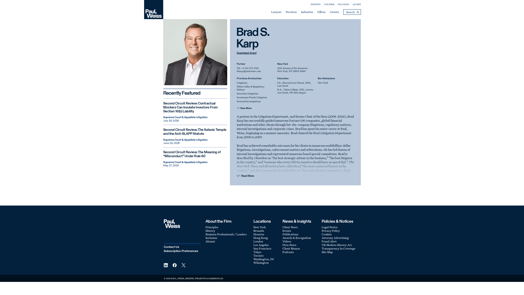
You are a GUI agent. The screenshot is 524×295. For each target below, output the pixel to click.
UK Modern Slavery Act (337, 245)
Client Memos (291, 248)
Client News (290, 227)
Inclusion (343, 4)
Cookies (327, 234)
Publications (290, 234)
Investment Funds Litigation (252, 97)
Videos (286, 241)
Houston (258, 234)
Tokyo (257, 252)
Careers (334, 12)
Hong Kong (260, 238)
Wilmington (261, 263)
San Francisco (262, 248)
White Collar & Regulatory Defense (250, 88)
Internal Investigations (249, 101)
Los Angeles (261, 245)
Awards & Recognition (296, 238)
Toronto (258, 255)
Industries (307, 12)
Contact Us (171, 247)
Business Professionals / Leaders (226, 234)
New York (282, 64)
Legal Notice (330, 227)
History (210, 231)
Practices (291, 12)
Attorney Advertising (335, 238)
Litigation (242, 82)
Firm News (289, 245)
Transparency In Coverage (338, 248)
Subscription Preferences (181, 251)
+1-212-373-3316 (250, 68)
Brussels (258, 231)
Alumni (357, 4)
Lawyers (276, 12)
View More (246, 108)
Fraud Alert (329, 241)
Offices (321, 12)
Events (286, 231)
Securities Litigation (247, 93)
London (258, 241)
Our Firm (329, 4)
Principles (212, 227)
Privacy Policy (331, 231)
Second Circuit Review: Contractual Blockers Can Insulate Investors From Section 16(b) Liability (190, 107)
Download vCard (246, 53)
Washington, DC (263, 259)
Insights (316, 4)
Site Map (327, 252)
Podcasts (288, 252)
